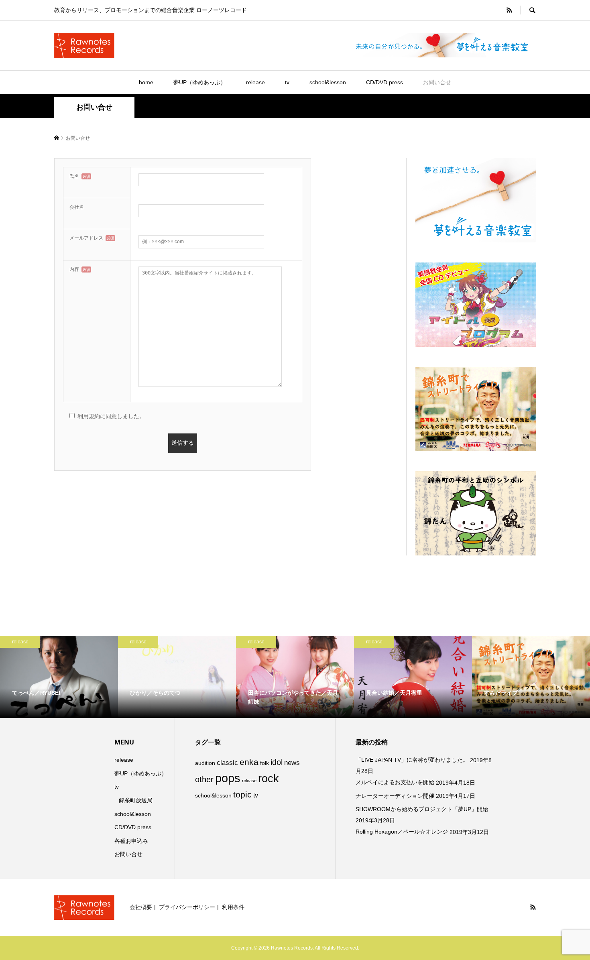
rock (268, 779)
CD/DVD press (384, 82)
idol (277, 762)
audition (205, 763)
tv (287, 82)
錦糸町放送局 (136, 800)
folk (264, 763)
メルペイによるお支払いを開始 (395, 782)
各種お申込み (131, 841)
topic (242, 794)
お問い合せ (437, 82)
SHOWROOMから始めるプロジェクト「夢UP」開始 (422, 809)
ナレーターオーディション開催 (395, 796)
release (255, 82)
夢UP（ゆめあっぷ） (199, 82)
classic (227, 763)
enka (249, 762)
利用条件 (233, 907)
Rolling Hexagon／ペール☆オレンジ (402, 831)
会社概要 (141, 907)
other (204, 779)
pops (227, 778)
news (292, 763)
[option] (120, 677)
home (146, 82)
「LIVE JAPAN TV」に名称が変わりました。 (412, 760)
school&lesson (327, 82)
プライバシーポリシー (187, 907)
